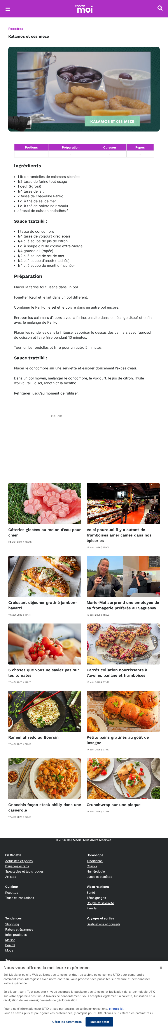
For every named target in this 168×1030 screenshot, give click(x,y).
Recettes (15, 29)
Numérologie (96, 871)
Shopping (12, 924)
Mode (9, 950)
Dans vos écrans (17, 866)
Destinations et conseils (103, 924)
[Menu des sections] (8, 8)
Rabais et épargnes (19, 929)
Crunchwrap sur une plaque (113, 804)
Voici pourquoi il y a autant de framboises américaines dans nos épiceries (119, 535)
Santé (91, 892)
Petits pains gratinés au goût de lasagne (118, 740)
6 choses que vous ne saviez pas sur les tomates (43, 673)
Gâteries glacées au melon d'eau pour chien (44, 532)
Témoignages (96, 898)
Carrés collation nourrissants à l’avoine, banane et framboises (117, 673)
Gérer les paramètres (67, 1021)
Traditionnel (95, 861)
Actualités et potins (19, 861)
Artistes (10, 876)
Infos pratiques (16, 934)
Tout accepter (99, 1021)
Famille (91, 908)
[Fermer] (161, 967)
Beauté (10, 945)
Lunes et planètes (99, 876)
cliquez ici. (116, 1008)
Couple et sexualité (100, 903)
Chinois (92, 866)
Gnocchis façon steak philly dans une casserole (44, 807)
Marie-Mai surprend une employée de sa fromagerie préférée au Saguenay (123, 605)
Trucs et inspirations (19, 898)
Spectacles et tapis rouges (24, 871)
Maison (10, 940)
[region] (84, 995)
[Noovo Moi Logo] (84, 9)
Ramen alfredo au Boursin (33, 737)
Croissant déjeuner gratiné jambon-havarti (42, 605)
